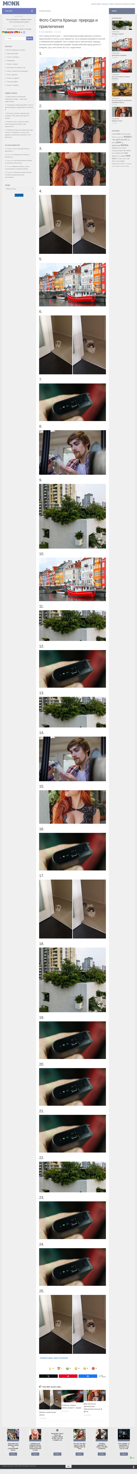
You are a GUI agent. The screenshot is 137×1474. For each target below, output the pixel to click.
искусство (122, 150)
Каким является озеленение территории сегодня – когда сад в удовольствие (16, 99)
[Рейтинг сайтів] (19, 196)
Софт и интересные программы (17, 71)
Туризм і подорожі (13, 85)
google (114, 134)
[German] (16, 32)
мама (123, 156)
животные (116, 145)
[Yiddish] (24, 32)
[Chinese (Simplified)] (8, 32)
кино (113, 153)
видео (128, 136)
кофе (126, 153)
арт (122, 137)
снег (125, 163)
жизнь (125, 145)
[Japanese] (21, 32)
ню (128, 158)
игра (120, 148)
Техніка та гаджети (13, 78)
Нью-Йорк (127, 134)
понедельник (116, 163)
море (114, 158)
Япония (119, 137)
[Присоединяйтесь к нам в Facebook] (32, 11)
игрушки (124, 148)
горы (114, 140)
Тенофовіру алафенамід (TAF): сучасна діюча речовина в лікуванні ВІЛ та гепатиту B (19, 107)
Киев (118, 134)
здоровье (115, 148)
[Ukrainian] (3, 32)
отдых (122, 161)
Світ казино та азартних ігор (16, 67)
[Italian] (19, 32)
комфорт (118, 153)
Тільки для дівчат (12, 81)
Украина (114, 137)
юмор (127, 166)
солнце (129, 163)
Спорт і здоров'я (12, 74)
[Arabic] (6, 32)
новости (125, 158)
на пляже (119, 158)
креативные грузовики (119, 55)
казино (128, 150)
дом (118, 142)
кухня (119, 156)
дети (118, 139)
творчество (118, 166)
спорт (113, 166)
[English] (11, 32)
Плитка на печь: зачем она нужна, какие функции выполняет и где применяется (17, 124)
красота (115, 156)
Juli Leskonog (46, 32)
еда (122, 142)
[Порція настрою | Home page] (11, 3)
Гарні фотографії (12, 53)
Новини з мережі (12, 64)
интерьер (114, 150)
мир (128, 155)
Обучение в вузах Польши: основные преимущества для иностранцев (18, 175)
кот (122, 153)
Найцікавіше (45, 11)
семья (122, 163)
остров (118, 161)
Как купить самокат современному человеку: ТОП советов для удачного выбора (17, 116)
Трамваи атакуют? (118, 34)
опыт (113, 161)
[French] (13, 32)
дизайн (124, 139)
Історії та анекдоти (13, 57)
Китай (122, 134)
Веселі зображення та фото (16, 50)
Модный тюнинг (117, 121)
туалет (123, 166)
